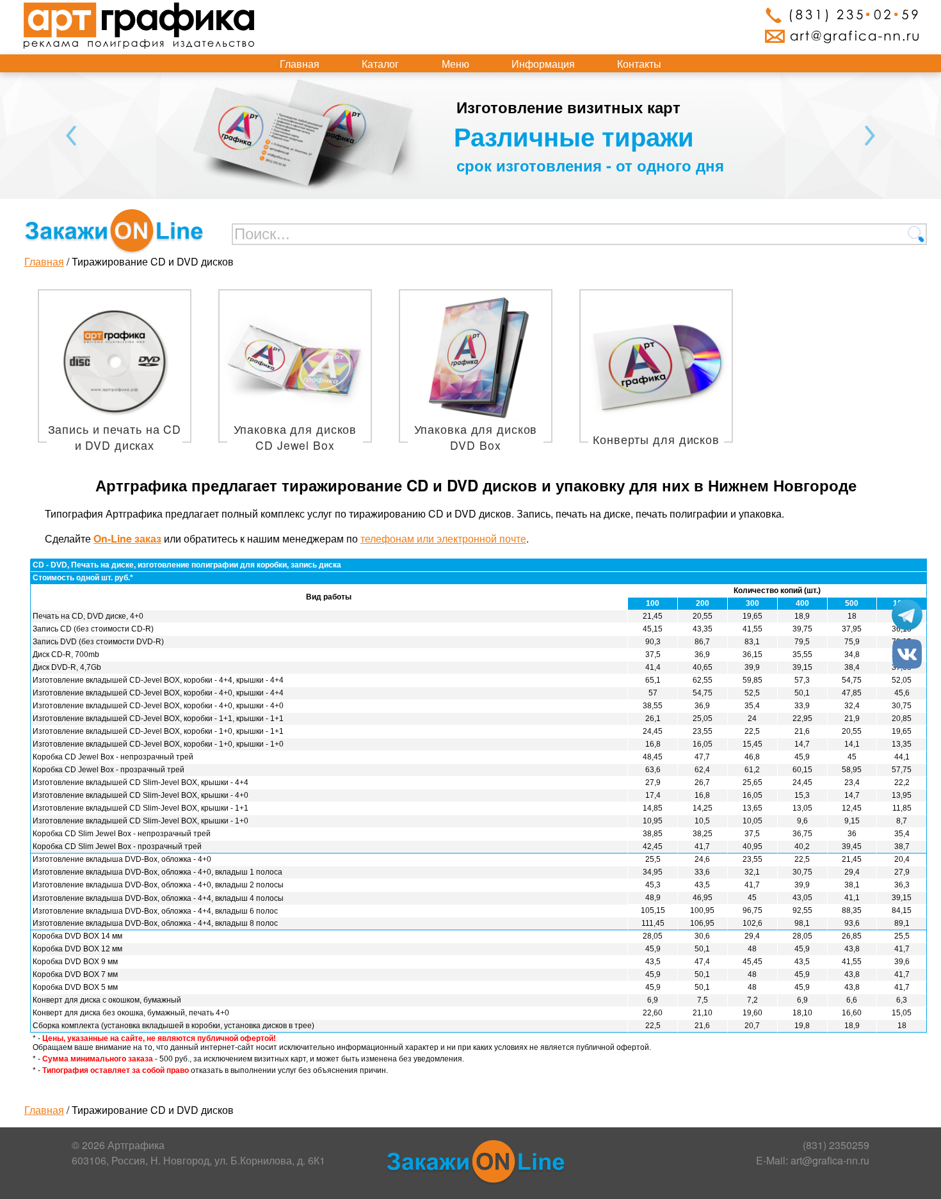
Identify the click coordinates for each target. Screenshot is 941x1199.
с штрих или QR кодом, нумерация (548, 165)
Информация (543, 63)
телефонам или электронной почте (443, 538)
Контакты (639, 63)
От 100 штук (488, 136)
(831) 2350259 (836, 1145)
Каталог (380, 63)
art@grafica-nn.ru (830, 1160)
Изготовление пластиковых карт (540, 107)
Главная (299, 63)
